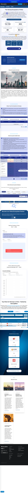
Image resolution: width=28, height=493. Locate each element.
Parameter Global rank (11, 157)
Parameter (2, 157)
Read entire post (7, 410)
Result (21, 157)
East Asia (8, 6)
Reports (10, 456)
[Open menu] (26, 4)
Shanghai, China (10, 325)
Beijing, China (10, 323)
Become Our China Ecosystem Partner (13, 48)
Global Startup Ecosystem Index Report (13, 305)
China (12, 6)
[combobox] (14, 117)
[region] (14, 205)
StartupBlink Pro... (24, 113)
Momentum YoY (18, 121)
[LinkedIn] (2, 448)
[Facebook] (1, 448)
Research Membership (21, 450)
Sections (3, 491)
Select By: (4, 230)
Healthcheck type (2, 151)
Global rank (10, 121)
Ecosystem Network (11, 449)
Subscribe (4, 452)
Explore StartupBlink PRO (22, 170)
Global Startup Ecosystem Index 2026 (9, 36)
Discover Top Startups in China (13, 370)
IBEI (24, 22)
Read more (14, 189)
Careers (10, 450)
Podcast (10, 457)
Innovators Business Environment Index (19, 16)
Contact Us (10, 451)
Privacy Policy (19, 456)
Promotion (19, 449)
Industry (2, 121)
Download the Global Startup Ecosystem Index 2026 (14, 19)
